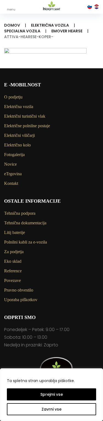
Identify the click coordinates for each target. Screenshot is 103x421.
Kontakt (11, 183)
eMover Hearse (66, 31)
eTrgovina (13, 173)
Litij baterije (14, 232)
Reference (13, 271)
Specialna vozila (22, 31)
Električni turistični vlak (24, 116)
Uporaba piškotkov (20, 299)
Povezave (12, 280)
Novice (10, 164)
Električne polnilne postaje (27, 125)
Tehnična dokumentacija (25, 223)
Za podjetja (14, 251)
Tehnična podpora (19, 213)
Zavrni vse (51, 409)
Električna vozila (50, 25)
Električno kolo (17, 145)
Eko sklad (12, 261)
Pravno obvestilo (18, 290)
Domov (12, 25)
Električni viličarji (19, 135)
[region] (51, 394)
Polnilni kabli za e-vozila (25, 242)
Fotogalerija (14, 154)
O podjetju (13, 97)
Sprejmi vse (51, 394)
